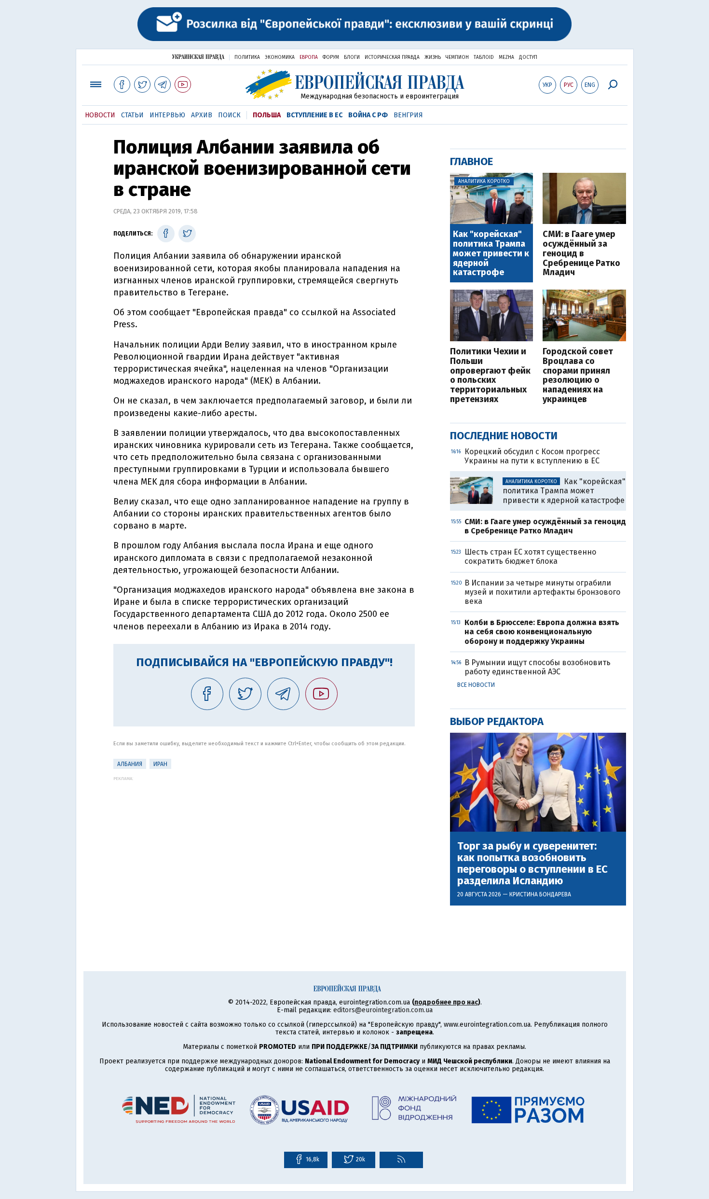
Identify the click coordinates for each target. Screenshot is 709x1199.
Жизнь (432, 57)
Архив (201, 115)
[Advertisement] (264, 848)
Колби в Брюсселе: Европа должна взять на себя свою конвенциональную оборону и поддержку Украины (541, 631)
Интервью (167, 115)
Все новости (476, 685)
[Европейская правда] (354, 84)
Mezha (506, 57)
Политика (247, 57)
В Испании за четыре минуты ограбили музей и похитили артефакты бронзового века (542, 592)
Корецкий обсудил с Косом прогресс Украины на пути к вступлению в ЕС (532, 456)
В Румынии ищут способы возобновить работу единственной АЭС (537, 667)
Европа (309, 57)
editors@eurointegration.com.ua (383, 1010)
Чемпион (457, 57)
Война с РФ (368, 115)
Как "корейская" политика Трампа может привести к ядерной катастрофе (491, 254)
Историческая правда (392, 57)
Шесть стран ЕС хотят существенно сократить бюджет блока (530, 556)
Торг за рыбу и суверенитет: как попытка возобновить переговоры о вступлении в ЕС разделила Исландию (532, 863)
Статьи (132, 115)
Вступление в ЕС (314, 115)
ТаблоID (484, 57)
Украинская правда (198, 56)
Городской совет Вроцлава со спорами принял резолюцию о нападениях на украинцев (578, 375)
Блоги (352, 57)
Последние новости (504, 435)
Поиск (229, 115)
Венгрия (408, 115)
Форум (331, 57)
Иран (160, 764)
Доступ (528, 57)
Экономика (280, 57)
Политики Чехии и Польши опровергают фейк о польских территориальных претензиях (490, 375)
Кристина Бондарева (540, 894)
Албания (129, 764)
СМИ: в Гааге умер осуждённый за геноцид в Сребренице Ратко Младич (581, 254)
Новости (100, 115)
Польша (267, 115)
